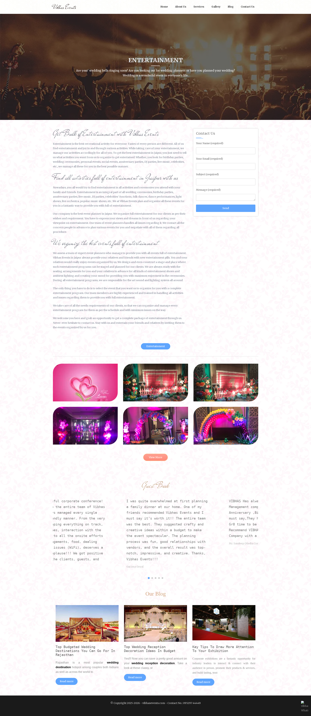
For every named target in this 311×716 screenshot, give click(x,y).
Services (198, 6)
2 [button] (152, 578)
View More (155, 457)
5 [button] (162, 578)
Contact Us (247, 6)
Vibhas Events (64, 7)
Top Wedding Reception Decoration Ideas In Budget (149, 649)
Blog (231, 6)
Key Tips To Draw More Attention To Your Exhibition (223, 649)
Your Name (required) (209, 143)
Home (164, 6)
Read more (66, 681)
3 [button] (156, 578)
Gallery (215, 6)
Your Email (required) (209, 158)
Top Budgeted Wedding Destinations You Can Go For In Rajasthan (85, 651)
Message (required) (208, 189)
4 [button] (159, 578)
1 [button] (149, 578)
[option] (104, 539)
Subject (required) (207, 174)
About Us (180, 6)
